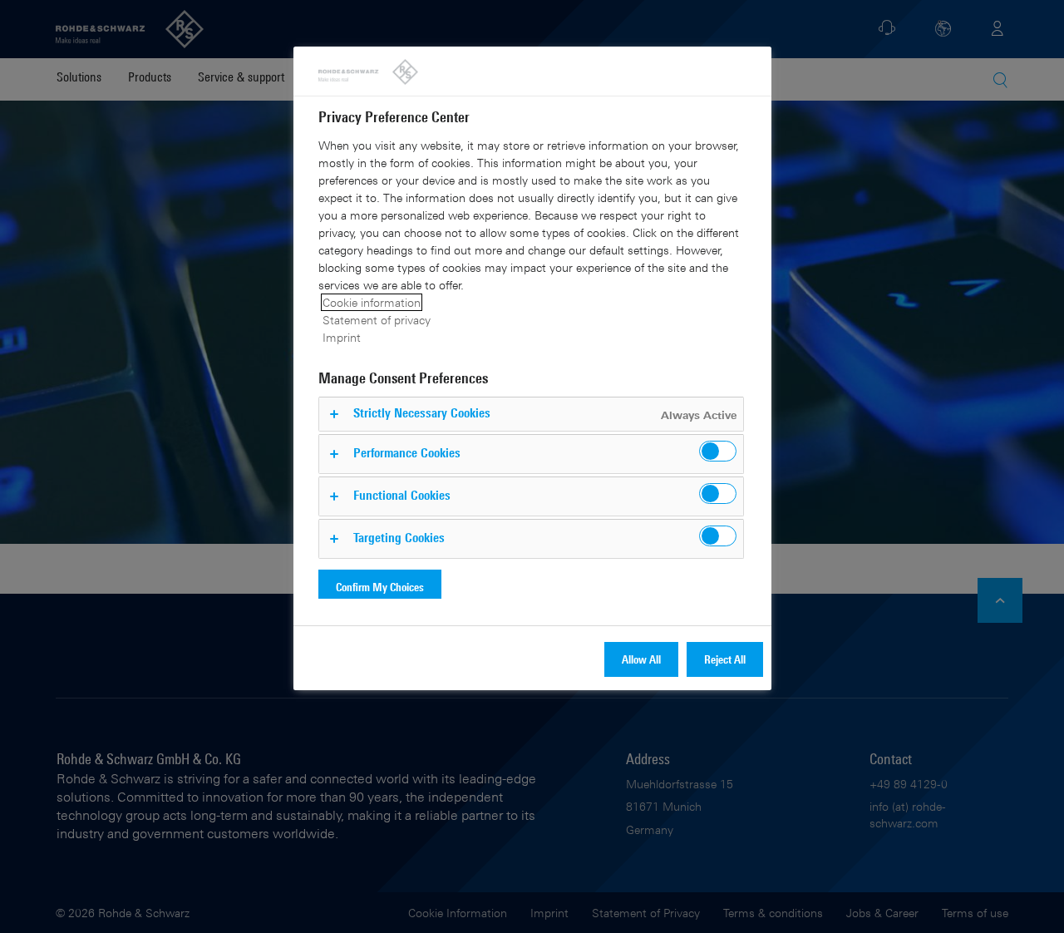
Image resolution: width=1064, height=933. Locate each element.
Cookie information (372, 302)
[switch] (717, 451)
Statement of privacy (377, 320)
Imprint (342, 337)
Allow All (641, 659)
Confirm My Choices (380, 587)
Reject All (725, 659)
